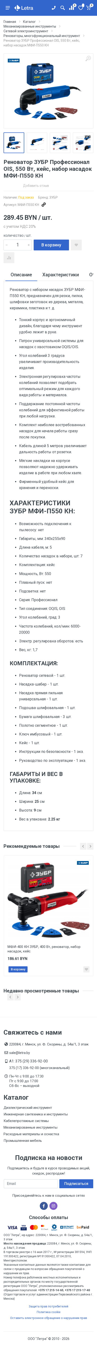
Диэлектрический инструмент (28, 1108)
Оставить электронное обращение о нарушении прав (48, 1318)
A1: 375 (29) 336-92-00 (28, 1061)
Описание (21, 275)
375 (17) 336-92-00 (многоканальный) (39, 1068)
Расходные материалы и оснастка (31, 1134)
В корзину (51, 244)
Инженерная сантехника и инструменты (36, 1114)
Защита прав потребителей (48, 1306)
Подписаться (76, 1183)
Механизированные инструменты (30, 1127)
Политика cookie (49, 1312)
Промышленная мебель (23, 1141)
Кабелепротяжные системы (26, 1121)
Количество (18, 235)
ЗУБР (53, 197)
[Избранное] (80, 7)
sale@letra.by (19, 1053)
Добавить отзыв (36, 186)
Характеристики (60, 275)
